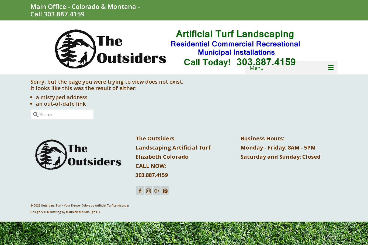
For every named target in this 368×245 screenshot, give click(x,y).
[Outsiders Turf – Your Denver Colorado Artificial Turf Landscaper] (184, 49)
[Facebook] (140, 190)
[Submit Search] (34, 114)
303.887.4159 (64, 13)
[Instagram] (148, 190)
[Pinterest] (165, 190)
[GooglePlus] (157, 190)
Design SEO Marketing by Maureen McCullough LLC (65, 212)
